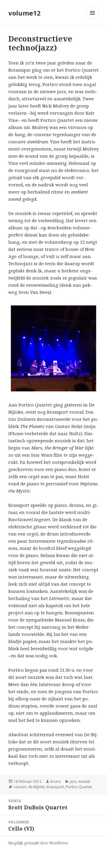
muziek (84, 781)
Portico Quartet (79, 786)
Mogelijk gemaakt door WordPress (38, 843)
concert (20, 786)
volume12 (24, 12)
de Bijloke (36, 786)
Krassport (55, 786)
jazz (73, 781)
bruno (56, 781)
